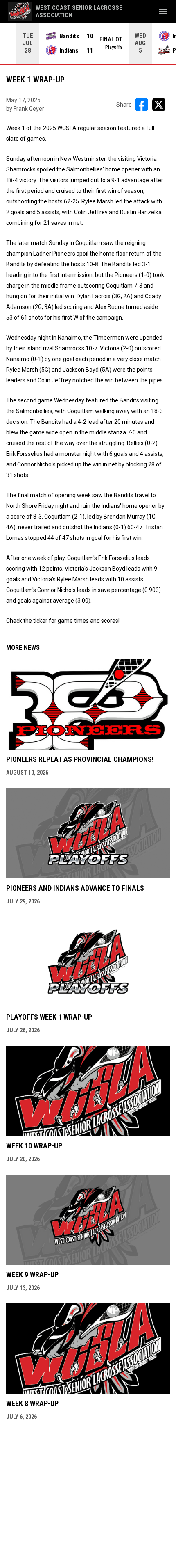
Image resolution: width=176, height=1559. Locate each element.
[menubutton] (163, 11)
